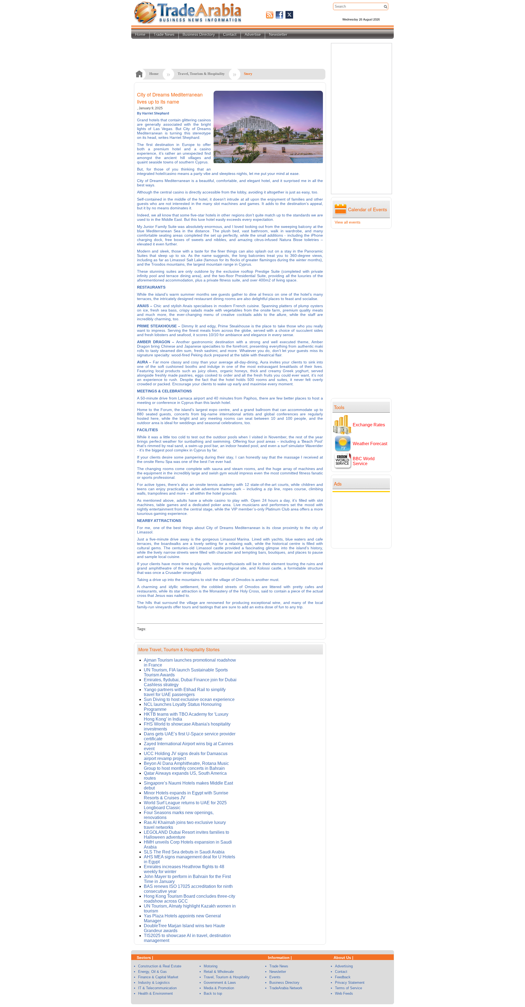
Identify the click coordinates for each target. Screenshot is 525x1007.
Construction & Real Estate (159, 966)
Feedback (343, 977)
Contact (230, 34)
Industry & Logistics (154, 982)
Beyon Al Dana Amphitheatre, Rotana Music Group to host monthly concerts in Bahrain (186, 766)
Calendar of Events (367, 209)
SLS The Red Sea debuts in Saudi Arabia (184, 852)
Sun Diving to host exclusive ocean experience (189, 699)
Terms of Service (348, 988)
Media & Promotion (219, 988)
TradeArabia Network (285, 988)
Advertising (344, 966)
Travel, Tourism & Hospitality (201, 74)
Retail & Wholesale (219, 972)
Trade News (164, 34)
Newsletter (278, 34)
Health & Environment (155, 993)
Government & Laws (220, 982)
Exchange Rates (369, 424)
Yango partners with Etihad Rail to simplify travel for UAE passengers (185, 692)
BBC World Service (364, 461)
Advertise (253, 34)
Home (140, 34)
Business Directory (199, 34)
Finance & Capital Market (158, 977)
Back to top (213, 993)
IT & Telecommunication (157, 988)
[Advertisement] (362, 519)
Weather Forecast (370, 443)
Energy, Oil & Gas (152, 972)
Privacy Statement (349, 982)
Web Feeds (344, 993)
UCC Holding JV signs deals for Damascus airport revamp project (186, 756)
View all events (347, 222)
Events (275, 977)
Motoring (210, 966)
